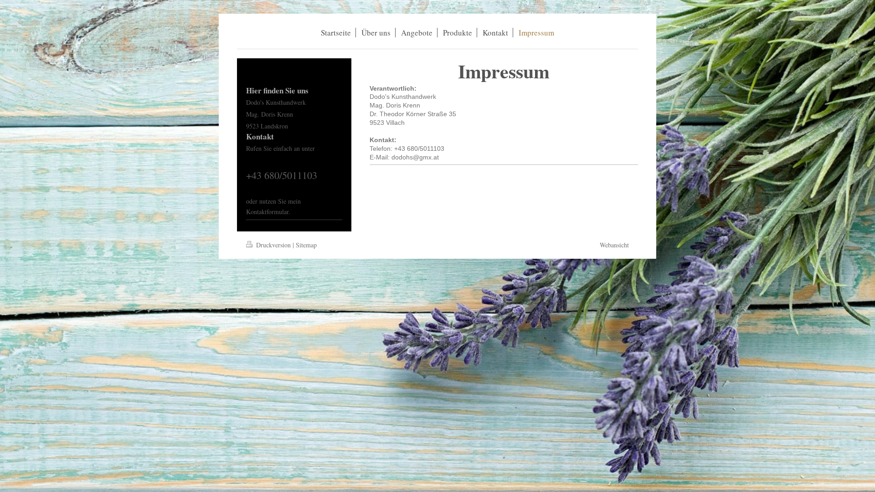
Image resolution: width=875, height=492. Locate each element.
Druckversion (273, 245)
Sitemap (306, 245)
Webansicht (614, 245)
